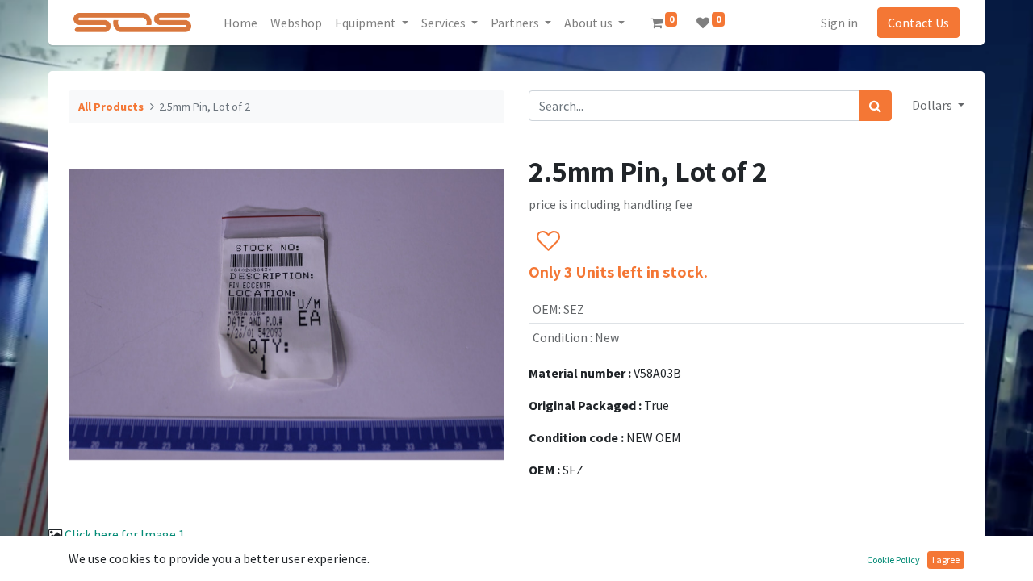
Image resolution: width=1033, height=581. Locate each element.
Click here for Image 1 (125, 534)
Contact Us (918, 23)
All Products (111, 106)
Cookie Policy (893, 560)
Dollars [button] (933, 105)
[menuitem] (240, 22)
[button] (547, 241)
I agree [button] (946, 560)
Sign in (839, 23)
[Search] (875, 105)
